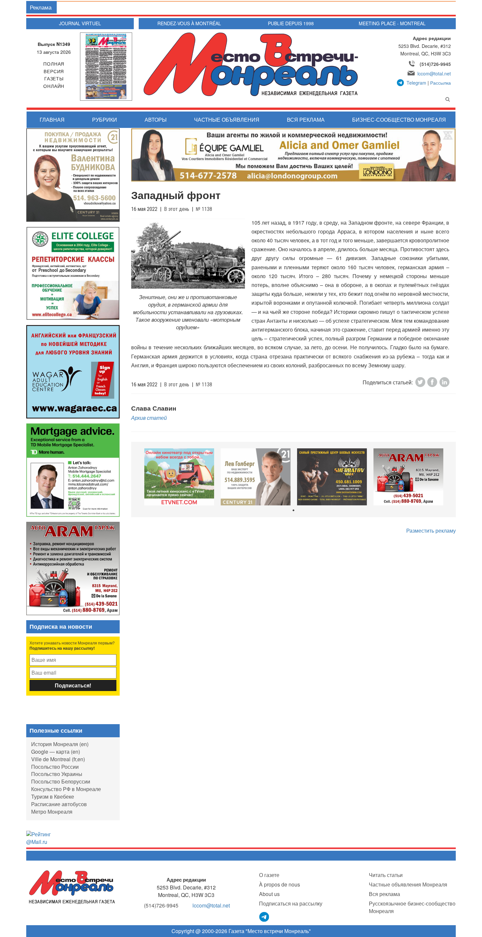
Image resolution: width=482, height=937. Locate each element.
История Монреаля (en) (60, 744)
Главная (52, 119)
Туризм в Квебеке (52, 796)
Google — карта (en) (55, 751)
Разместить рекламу (431, 530)
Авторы (156, 119)
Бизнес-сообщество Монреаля (399, 119)
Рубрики (104, 119)
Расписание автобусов (59, 804)
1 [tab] (293, 510)
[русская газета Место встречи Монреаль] (72, 886)
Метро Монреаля (51, 811)
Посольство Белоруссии (60, 781)
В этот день (176, 209)
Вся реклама (306, 119)
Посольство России (55, 766)
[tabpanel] (179, 476)
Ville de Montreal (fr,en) (58, 759)
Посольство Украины (56, 774)
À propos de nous (279, 884)
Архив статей (149, 417)
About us (269, 894)
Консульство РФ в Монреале (66, 789)
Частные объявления (226, 119)
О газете (269, 875)
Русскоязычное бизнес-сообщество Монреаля (412, 907)
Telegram (416, 82)
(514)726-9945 (435, 64)
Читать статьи (386, 875)
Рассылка (440, 82)
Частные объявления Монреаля (408, 884)
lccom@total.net (434, 73)
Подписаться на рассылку (290, 903)
